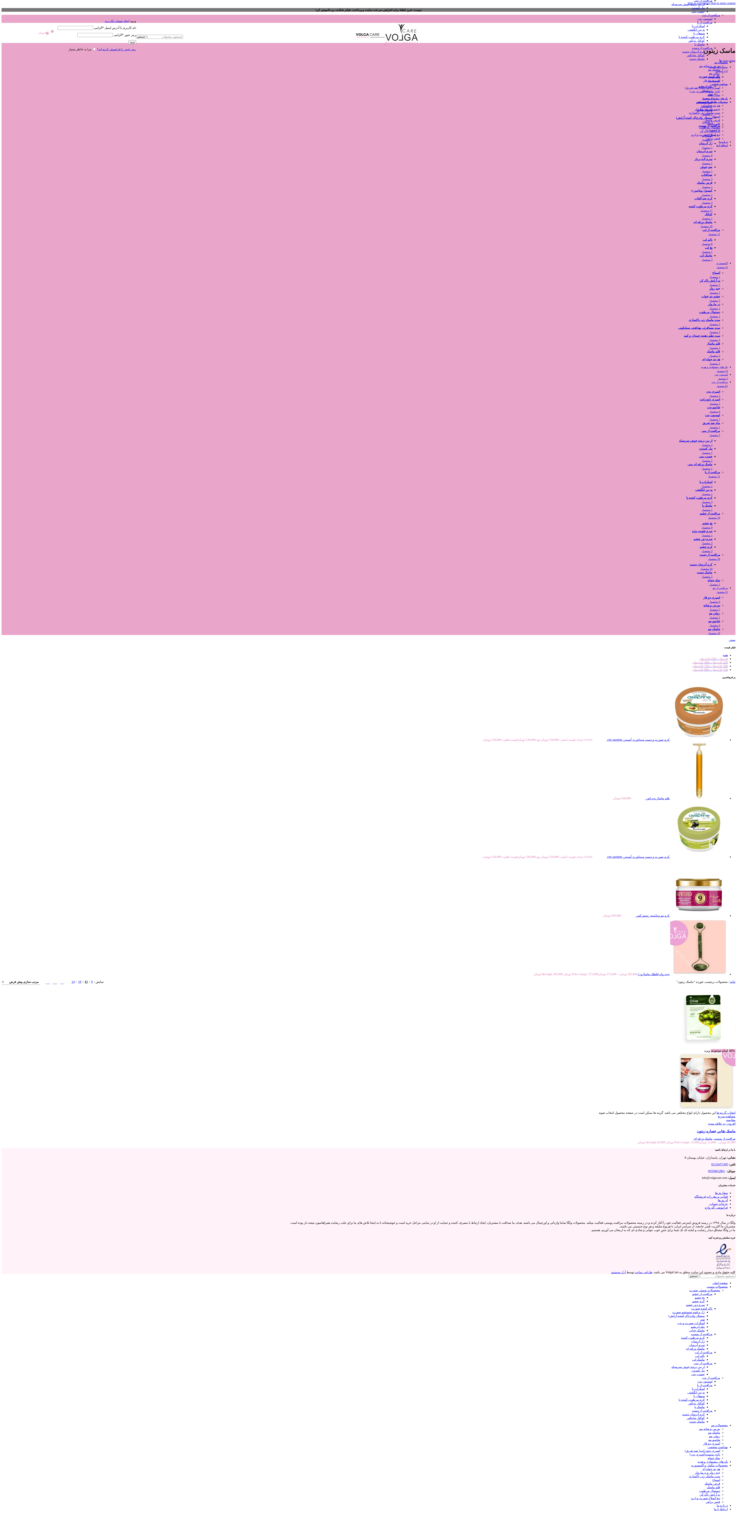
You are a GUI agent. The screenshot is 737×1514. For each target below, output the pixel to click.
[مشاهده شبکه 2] (62, 982)
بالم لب (700, 1356)
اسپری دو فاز (711, 80)
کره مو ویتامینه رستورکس (652, 915)
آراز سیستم (618, 1272)
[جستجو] (159, 31)
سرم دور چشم (695, 1304)
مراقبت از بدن (711, 15)
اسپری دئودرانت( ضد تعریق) (702, 87)
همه (725, 655)
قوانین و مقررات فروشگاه (711, 1196)
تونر (702, 1319)
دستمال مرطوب (709, 127)
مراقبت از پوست (724, 1138)
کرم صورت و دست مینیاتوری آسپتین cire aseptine (637, 739)
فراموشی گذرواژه (716, 1207)
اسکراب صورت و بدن (691, 1323)
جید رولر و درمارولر (707, 109)
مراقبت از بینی (703, 1363)
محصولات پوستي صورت (704, 1290)
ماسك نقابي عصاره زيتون (716, 1131)
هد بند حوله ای (711, 105)
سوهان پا (699, 33)
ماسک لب (698, 1359)
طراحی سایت (643, 1272)
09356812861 (716, 1171)
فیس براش (713, 138)
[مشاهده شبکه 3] (55, 982)
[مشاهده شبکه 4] (48, 982)
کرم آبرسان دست (693, 51)
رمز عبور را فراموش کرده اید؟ (116, 49)
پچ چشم (700, 1297)
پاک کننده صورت (701, 1308)
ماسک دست (697, 58)
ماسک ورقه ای (702, 1138)
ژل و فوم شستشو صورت (688, 1312)
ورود (132, 42)
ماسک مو (714, 69)
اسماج (716, 116)
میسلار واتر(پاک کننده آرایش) (686, 1315)
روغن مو (714, 73)
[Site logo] (401, 43)
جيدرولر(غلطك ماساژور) (653, 974)
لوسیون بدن (704, 18)
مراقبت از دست (702, 48)
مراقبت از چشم (702, 1294)
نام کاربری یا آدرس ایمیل (115, 27)
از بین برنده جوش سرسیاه (688, 4)
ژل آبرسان (698, 1341)
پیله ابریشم (698, 1326)
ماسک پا (699, 44)
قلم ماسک (713, 123)
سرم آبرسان (697, 1345)
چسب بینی (698, 11)
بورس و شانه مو (709, 66)
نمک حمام (714, 95)
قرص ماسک (712, 120)
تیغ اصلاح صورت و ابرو (705, 134)
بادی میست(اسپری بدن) (705, 91)
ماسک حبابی (697, 1330)
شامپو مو (714, 77)
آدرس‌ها (723, 1200)
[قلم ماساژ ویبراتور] (698, 798)
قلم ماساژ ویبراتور (657, 798)
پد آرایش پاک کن (710, 131)
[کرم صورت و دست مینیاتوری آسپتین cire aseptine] (698, 739)
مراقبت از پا (704, 22)
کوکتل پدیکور (696, 40)
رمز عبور (125, 34)
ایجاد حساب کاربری (117, 21)
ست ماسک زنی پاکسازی (704, 112)
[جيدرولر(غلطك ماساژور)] (698, 974)
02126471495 (719, 1164)
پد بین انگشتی (696, 29)
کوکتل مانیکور (696, 55)
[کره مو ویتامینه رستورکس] (698, 915)
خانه (732, 981)
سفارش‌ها (721, 1193)
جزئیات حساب (718, 1204)
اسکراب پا (698, 26)
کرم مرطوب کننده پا (692, 37)
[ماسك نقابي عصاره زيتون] (706, 1047)
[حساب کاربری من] (97, 15)
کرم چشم (698, 1301)
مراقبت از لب (703, 1352)
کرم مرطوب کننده (693, 1337)
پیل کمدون (698, 7)
